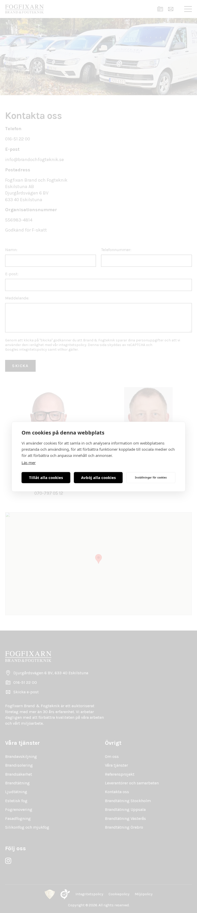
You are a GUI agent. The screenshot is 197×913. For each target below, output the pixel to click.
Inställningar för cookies (151, 477)
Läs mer (29, 462)
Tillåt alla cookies (46, 477)
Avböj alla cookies (98, 477)
